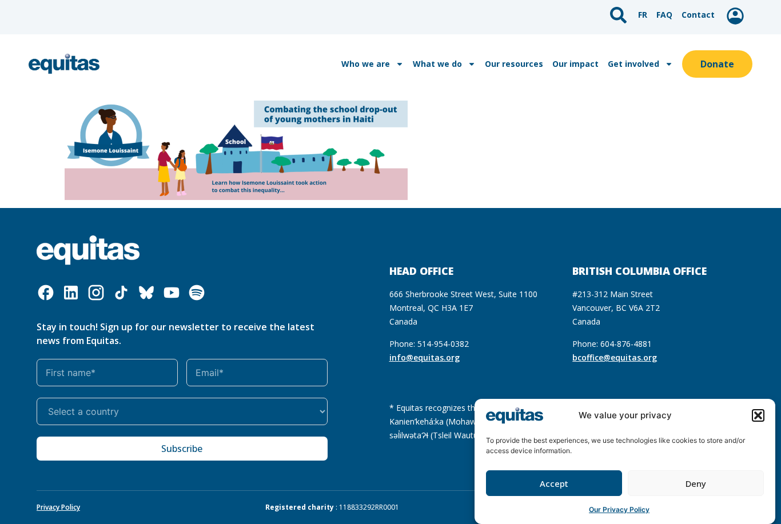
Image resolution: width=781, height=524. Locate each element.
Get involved (633, 63)
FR (642, 14)
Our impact (575, 63)
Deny (696, 483)
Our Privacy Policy (619, 509)
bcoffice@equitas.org (614, 357)
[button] (758, 415)
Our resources (514, 63)
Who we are (365, 63)
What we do (437, 63)
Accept (554, 483)
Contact (698, 14)
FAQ (664, 14)
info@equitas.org (424, 357)
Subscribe (181, 448)
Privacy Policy (58, 507)
